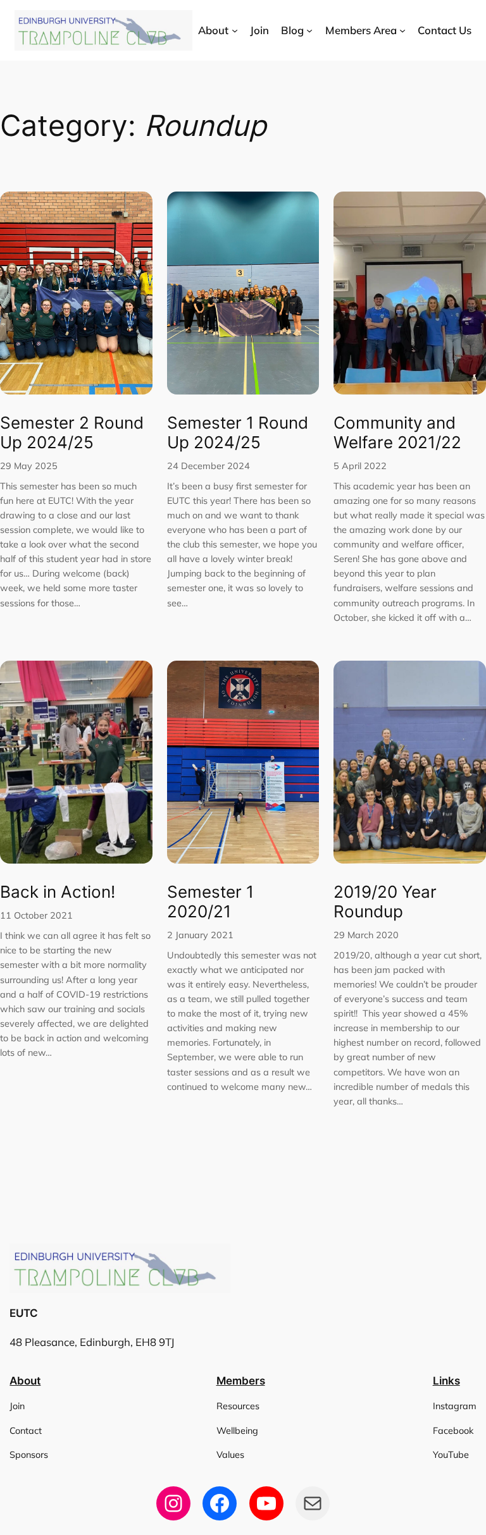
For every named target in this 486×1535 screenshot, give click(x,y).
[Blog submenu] (309, 30)
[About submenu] (235, 30)
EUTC (23, 1313)
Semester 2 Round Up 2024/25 (72, 432)
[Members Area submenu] (402, 30)
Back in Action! (57, 892)
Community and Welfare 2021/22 (397, 432)
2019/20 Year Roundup (385, 902)
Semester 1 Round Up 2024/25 (237, 432)
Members (240, 1380)
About (24, 1380)
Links (446, 1380)
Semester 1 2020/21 (210, 902)
